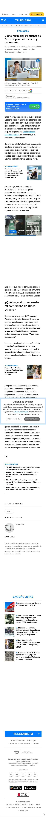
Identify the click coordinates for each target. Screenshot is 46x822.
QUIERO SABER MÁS (14, 419)
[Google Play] (16, 788)
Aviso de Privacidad (17, 740)
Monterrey (24, 14)
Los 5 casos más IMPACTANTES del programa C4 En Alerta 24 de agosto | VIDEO (28, 643)
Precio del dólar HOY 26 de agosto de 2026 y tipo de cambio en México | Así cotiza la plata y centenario (28, 656)
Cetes (9, 511)
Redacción (10, 96)
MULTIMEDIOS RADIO (32, 807)
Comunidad (14, 26)
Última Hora (6, 26)
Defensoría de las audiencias (20, 744)
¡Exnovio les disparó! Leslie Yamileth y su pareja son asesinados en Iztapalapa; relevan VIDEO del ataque (28, 619)
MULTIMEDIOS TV (15, 807)
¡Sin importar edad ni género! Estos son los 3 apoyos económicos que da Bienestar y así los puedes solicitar (14, 173)
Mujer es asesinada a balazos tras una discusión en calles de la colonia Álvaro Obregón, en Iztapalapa (28, 631)
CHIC (31, 804)
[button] (6, 90)
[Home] (23, 20)
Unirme (32, 106)
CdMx (14, 14)
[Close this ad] (44, 814)
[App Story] (30, 788)
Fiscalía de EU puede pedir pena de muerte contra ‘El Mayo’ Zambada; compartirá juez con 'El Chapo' (23, 482)
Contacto (36, 744)
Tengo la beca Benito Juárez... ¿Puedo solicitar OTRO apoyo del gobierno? (14, 371)
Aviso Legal (31, 740)
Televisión (33, 26)
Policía (21, 26)
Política (27, 26)
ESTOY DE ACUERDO (32, 419)
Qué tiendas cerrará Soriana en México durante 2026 (28, 604)
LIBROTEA (24, 810)
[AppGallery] (23, 794)
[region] (23, 5)
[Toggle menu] (2, 20)
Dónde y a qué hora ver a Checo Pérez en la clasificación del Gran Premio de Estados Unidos (22, 475)
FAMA (38, 804)
